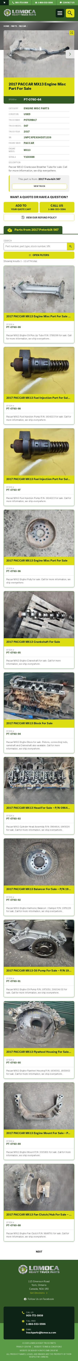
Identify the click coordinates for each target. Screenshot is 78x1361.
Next (39, 1252)
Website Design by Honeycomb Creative (39, 1351)
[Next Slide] (70, 54)
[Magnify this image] (39, 53)
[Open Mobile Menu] (60, 13)
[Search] (70, 13)
